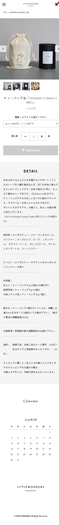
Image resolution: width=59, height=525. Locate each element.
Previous (3, 49)
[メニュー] (3, 4)
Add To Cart (33, 150)
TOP (5, 12)
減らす (25, 136)
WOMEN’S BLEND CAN (19, 12)
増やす (42, 136)
